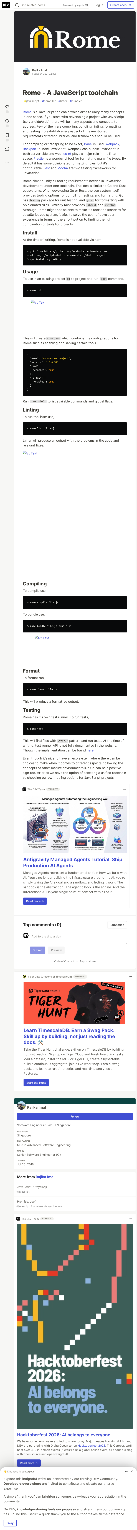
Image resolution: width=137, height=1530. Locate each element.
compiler (49, 101)
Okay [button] (10, 1523)
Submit (37, 950)
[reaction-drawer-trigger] (7, 108)
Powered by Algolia (74, 5)
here (90, 750)
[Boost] (7, 149)
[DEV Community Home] (5, 5)
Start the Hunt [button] (36, 1082)
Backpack (30, 149)
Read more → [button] (35, 901)
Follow (75, 1116)
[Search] (17, 5)
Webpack (112, 144)
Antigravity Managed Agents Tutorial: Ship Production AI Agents (72, 863)
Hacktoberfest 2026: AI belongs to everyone (63, 1434)
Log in (99, 5)
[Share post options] (7, 162)
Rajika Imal (39, 70)
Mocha (62, 168)
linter (63, 101)
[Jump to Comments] (7, 122)
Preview (56, 950)
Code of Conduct (64, 961)
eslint (67, 154)
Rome (27, 112)
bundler (76, 101)
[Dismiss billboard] (131, 1471)
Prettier (39, 158)
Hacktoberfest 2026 (91, 1445)
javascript (31, 101)
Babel (88, 144)
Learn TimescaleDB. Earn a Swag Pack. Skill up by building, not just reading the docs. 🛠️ (69, 1036)
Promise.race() (39, 1204)
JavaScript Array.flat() (31, 1189)
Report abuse (88, 961)
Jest (47, 168)
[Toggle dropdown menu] (124, 789)
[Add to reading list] (7, 137)
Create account (120, 5)
